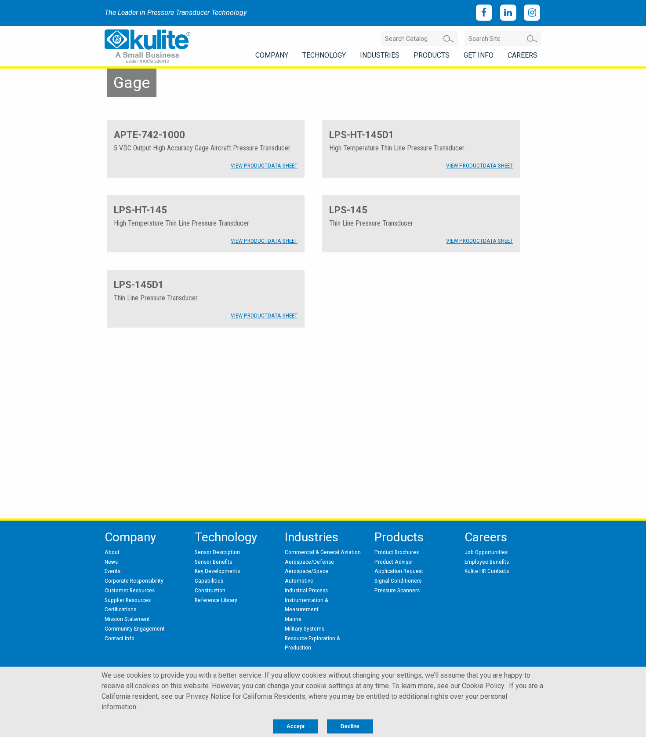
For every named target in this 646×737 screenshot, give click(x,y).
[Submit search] (448, 38)
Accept (296, 726)
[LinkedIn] (508, 13)
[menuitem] (272, 55)
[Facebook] (484, 13)
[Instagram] (532, 13)
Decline (350, 726)
